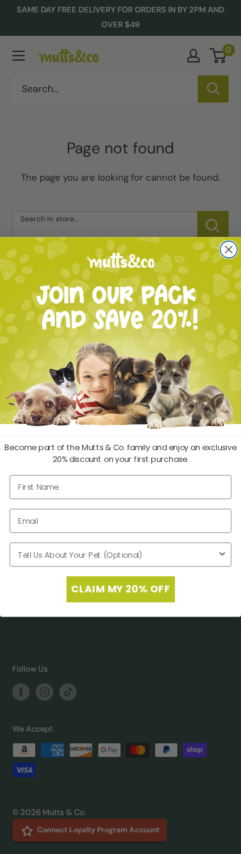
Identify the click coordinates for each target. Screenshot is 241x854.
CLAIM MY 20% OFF (120, 589)
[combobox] (118, 554)
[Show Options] (222, 554)
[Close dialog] (228, 249)
